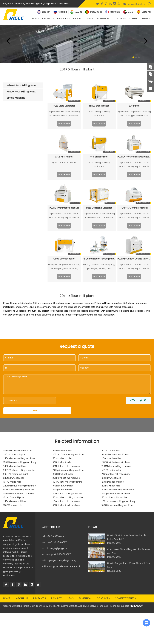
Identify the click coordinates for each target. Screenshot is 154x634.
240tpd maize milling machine (68, 470)
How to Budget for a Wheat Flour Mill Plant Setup (129, 565)
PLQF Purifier (134, 106)
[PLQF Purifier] (134, 92)
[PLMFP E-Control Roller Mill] (134, 194)
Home (35, 19)
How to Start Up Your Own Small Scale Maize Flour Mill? (126, 537)
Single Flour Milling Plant (56, 3)
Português (96, 12)
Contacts (119, 19)
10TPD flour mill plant (14, 497)
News (90, 19)
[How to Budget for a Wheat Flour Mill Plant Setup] (96, 566)
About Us (48, 19)
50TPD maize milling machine (18, 489)
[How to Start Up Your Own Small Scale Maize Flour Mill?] (96, 538)
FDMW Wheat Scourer (64, 259)
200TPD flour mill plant (14, 454)
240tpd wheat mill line (14, 466)
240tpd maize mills (62, 489)
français (115, 12)
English (46, 12)
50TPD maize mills (111, 450)
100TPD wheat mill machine (17, 450)
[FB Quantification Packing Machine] (99, 245)
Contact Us (51, 527)
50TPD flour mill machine (114, 497)
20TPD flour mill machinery (66, 501)
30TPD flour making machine (67, 493)
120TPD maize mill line (113, 482)
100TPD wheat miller (62, 474)
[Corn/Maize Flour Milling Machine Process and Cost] (96, 552)
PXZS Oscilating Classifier (99, 208)
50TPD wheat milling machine (67, 497)
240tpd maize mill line (14, 501)
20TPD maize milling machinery (118, 489)
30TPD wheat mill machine (66, 505)
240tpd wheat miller (13, 478)
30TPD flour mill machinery (66, 466)
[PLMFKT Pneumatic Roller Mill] (64, 194)
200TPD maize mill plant (15, 474)
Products (63, 19)
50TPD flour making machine (67, 482)
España (146, 12)
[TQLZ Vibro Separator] (64, 92)
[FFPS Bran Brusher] (99, 143)
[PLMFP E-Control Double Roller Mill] (134, 245)
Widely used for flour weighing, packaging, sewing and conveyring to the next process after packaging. (99, 267)
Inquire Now (64, 123)
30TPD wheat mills (61, 462)
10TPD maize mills (12, 482)
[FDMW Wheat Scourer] (64, 245)
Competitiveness (139, 19)
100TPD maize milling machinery (19, 462)
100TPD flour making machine (18, 493)
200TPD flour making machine (68, 454)
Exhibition (103, 19)
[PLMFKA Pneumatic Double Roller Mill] (134, 143)
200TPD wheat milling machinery (118, 501)
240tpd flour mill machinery (116, 474)
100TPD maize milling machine (117, 505)
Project (78, 19)
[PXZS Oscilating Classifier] (99, 194)
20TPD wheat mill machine (66, 478)
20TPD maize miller (111, 458)
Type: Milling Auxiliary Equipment (99, 113)
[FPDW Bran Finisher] (99, 92)
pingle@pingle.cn (137, 4)
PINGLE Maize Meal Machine (116, 462)
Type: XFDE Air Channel (64, 162)
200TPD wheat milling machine (19, 470)
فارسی (78, 12)
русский (63, 12)
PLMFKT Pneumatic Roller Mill (64, 208)
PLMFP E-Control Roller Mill (134, 208)
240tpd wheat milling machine (19, 458)
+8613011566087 (62, 554)
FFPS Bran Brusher (99, 156)
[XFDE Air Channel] (64, 143)
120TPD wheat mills (111, 478)
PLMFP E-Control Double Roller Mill (134, 259)
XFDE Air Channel (64, 156)
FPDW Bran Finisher (99, 106)
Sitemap (104, 606)
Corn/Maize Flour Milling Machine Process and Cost (128, 551)
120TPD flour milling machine (116, 466)
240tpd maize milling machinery (19, 486)
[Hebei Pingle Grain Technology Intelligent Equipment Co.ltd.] (13, 14)
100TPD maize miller (62, 486)
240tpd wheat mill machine (116, 493)
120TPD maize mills (12, 505)
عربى (131, 12)
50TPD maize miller (111, 470)
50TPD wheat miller (62, 458)
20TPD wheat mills (111, 486)
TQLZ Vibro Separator (64, 106)
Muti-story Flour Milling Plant (28, 3)
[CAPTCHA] (138, 400)
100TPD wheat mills (62, 450)
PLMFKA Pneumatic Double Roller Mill (134, 156)
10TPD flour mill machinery (115, 454)
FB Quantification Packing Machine (99, 259)
